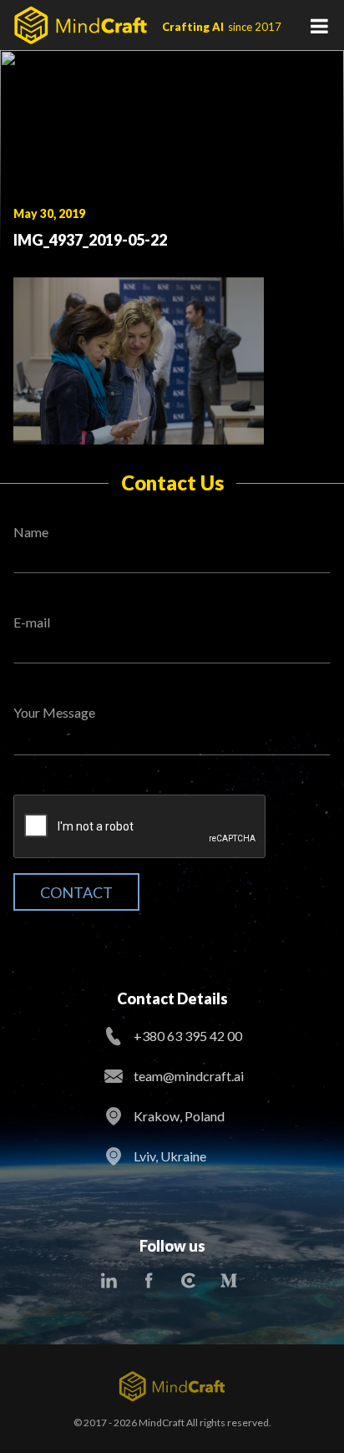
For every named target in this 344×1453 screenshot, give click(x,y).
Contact (76, 892)
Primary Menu (319, 25)
